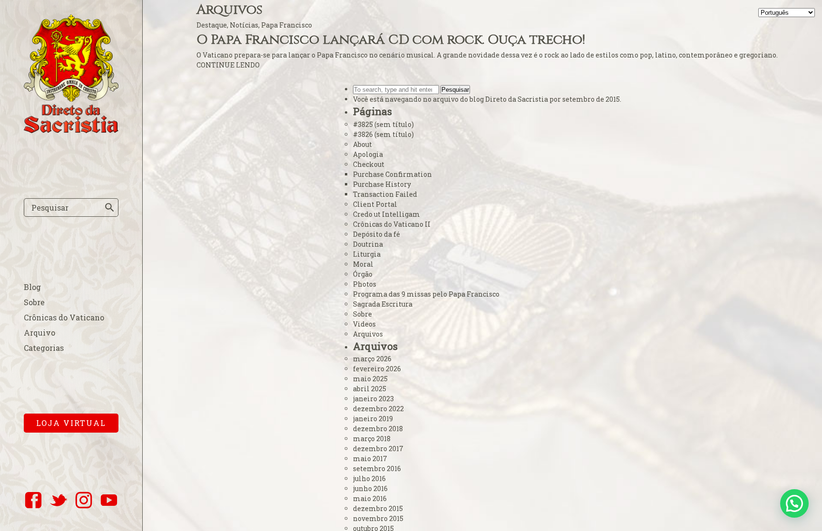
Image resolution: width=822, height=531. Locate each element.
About (362, 144)
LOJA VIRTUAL (71, 423)
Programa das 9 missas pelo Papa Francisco (426, 294)
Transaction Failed (385, 194)
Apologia (368, 154)
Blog (32, 287)
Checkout (368, 164)
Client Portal (375, 204)
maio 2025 (370, 378)
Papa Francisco (286, 24)
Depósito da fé (376, 234)
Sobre (34, 302)
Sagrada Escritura (382, 304)
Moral (363, 264)
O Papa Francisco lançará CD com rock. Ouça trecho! (390, 39)
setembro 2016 (377, 468)
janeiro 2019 (373, 418)
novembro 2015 (378, 518)
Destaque (211, 24)
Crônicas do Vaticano (64, 317)
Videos (364, 323)
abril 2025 (369, 388)
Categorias (44, 348)
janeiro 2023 (373, 398)
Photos (364, 284)
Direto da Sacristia (516, 99)
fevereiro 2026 (377, 368)
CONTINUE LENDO (228, 64)
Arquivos (368, 333)
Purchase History (382, 184)
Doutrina (368, 244)
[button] (794, 503)
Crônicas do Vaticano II (392, 224)
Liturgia (367, 254)
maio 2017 (370, 458)
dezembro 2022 (378, 408)
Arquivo (39, 333)
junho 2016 (370, 488)
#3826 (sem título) (383, 134)
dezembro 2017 (378, 448)
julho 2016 (369, 478)
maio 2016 (370, 498)
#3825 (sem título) (383, 124)
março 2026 (372, 358)
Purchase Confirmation (392, 174)
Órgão (362, 274)
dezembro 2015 (378, 508)
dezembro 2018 (378, 428)
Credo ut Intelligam (386, 214)
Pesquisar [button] (455, 89)
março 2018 (372, 438)
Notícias (244, 24)
